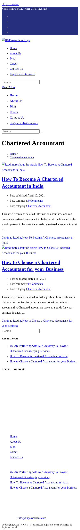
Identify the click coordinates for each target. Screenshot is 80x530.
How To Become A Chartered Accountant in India (38, 356)
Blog (13, 106)
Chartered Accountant (22, 157)
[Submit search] (41, 132)
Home (14, 95)
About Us (16, 101)
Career (14, 112)
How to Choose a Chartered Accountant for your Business (43, 361)
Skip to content (10, 4)
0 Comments (35, 200)
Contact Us (17, 117)
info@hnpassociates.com (32, 518)
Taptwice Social (9, 527)
